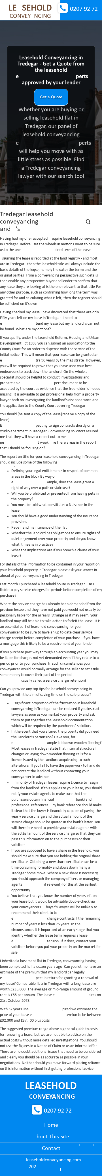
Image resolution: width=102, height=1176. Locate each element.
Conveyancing (30, 12)
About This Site (51, 1137)
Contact (51, 1148)
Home (51, 1125)
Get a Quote (51, 97)
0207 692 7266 (84, 9)
